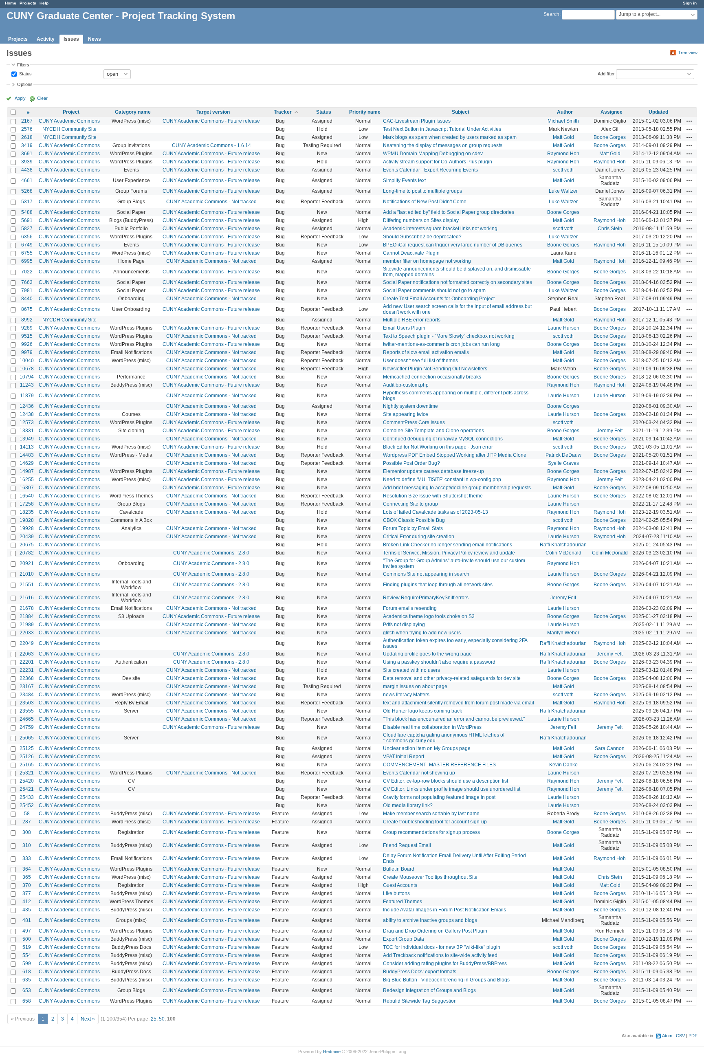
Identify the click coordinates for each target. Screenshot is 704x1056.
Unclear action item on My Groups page (427, 748)
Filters (23, 64)
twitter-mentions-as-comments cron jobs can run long (441, 344)
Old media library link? (408, 805)
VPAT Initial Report (403, 756)
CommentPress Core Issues (414, 422)
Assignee (612, 112)
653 (26, 990)
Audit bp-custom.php (406, 385)
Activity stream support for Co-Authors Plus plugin (437, 162)
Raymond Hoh (563, 153)
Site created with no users (411, 670)
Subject (460, 112)
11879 (27, 395)
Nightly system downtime (410, 406)
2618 (27, 137)
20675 (27, 545)
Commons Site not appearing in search (426, 574)
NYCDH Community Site (69, 129)
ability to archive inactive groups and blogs (430, 920)
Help (44, 3)
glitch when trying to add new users (422, 633)
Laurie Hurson (563, 328)
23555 (27, 711)
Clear (42, 98)
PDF (693, 1035)
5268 (27, 191)
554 (26, 955)
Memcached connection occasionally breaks (432, 377)
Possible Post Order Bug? (411, 463)
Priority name (365, 112)
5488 (27, 212)
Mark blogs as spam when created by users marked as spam (450, 137)
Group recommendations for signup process (431, 832)
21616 (27, 598)
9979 (27, 352)
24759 (27, 727)
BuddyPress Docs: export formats (419, 972)
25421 (27, 789)
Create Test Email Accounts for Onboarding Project (439, 298)
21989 (27, 624)
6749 (27, 245)
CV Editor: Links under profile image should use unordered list (451, 789)
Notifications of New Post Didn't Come (424, 202)
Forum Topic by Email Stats (413, 528)
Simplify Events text (404, 180)
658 (26, 1001)
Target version (213, 112)
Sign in (690, 3)
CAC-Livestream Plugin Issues (417, 121)
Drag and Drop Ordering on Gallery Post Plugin (435, 931)
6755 (27, 253)
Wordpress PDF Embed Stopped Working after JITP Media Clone (454, 455)
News (94, 39)
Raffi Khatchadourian (563, 545)
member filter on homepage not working (427, 261)
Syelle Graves (563, 463)
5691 (27, 220)
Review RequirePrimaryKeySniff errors (426, 598)
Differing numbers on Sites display (421, 220)
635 (26, 980)
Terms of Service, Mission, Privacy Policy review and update (449, 553)
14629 (27, 463)
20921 (27, 563)
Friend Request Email (407, 845)
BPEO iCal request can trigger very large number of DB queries (452, 245)
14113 (27, 447)
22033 (27, 633)
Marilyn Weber (563, 633)
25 (153, 1019)
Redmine (332, 1051)
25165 (27, 765)
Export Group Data (403, 939)
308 (26, 832)
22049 (27, 643)
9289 (27, 328)
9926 (27, 344)
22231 (27, 670)
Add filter (606, 73)
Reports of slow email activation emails (426, 352)
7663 (27, 282)
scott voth (563, 170)
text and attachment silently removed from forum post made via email (458, 703)
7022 (27, 272)
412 (26, 901)
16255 (27, 479)
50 (162, 1019)
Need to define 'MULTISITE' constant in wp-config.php (442, 479)
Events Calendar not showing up (419, 773)
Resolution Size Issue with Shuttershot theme (433, 496)
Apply (20, 98)
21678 (27, 608)
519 (26, 947)
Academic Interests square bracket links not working (440, 228)
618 (26, 972)
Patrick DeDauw (563, 455)
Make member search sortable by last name (431, 813)
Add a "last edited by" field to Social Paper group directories (448, 212)
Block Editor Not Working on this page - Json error (438, 447)
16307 (27, 488)
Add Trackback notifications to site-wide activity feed (440, 955)
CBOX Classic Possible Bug (414, 520)
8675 (27, 309)
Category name (133, 112)
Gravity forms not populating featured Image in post (439, 797)
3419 (27, 145)
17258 (27, 504)
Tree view (687, 52)
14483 (27, 455)
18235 (27, 512)
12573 (27, 422)
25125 (27, 748)
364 (26, 869)
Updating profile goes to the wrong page (427, 654)
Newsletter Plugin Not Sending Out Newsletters (435, 369)
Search (551, 14)
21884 (27, 616)
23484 (27, 694)
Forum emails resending (410, 608)
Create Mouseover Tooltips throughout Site (430, 877)
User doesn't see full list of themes (420, 360)
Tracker (283, 112)
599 (26, 963)
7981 (27, 290)
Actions (689, 121)
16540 (27, 496)
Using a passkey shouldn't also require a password (439, 662)
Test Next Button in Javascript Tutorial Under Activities (442, 129)
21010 (27, 574)
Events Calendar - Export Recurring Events (430, 170)
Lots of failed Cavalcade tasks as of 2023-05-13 (435, 512)
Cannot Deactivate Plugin (411, 253)
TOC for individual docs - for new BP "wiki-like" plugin (441, 947)
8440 (27, 298)
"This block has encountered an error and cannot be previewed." (454, 719)
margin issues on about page (415, 686)
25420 (27, 781)
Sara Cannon (610, 748)
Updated (658, 112)
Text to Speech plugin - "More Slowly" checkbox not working (449, 336)
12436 (27, 406)
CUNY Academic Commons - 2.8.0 (211, 553)
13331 (27, 430)
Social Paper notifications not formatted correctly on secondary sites (457, 282)
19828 (27, 520)
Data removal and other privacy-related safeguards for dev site (452, 678)
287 (26, 822)
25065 (27, 738)
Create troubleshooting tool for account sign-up (435, 822)
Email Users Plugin (404, 328)
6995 (27, 261)
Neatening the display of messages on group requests (442, 145)
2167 (27, 121)
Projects (28, 3)
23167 (27, 686)
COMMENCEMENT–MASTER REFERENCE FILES (439, 765)
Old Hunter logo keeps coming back (422, 711)
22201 (27, 662)
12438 (27, 414)
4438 (27, 170)
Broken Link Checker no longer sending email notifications (447, 545)
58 (27, 813)
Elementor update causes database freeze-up (433, 471)
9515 (27, 336)
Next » (88, 1019)
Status (25, 73)
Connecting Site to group (410, 504)
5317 (27, 202)
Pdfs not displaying (404, 624)
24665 (27, 719)
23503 (27, 703)
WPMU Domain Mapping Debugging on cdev (433, 153)
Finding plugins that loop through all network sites (438, 584)
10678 (27, 369)
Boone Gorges (610, 137)
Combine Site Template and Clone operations (433, 430)
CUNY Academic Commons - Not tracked (211, 202)
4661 (27, 180)
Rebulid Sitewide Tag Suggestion (420, 1001)
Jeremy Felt (610, 430)
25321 (27, 773)
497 (26, 931)
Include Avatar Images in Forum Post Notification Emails (444, 910)
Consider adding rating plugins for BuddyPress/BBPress (445, 963)
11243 (27, 385)
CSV (680, 1035)
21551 (27, 584)
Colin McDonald (563, 553)
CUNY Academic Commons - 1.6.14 (211, 145)
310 (26, 845)
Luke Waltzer (563, 191)
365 (26, 877)
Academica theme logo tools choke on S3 (429, 616)
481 (26, 920)
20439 (27, 536)
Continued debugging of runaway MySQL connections (443, 439)
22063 (27, 654)
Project (71, 112)
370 (26, 885)
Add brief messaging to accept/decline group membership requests (457, 488)
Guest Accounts (400, 885)
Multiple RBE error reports (411, 320)
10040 (27, 360)
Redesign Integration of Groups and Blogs (429, 990)
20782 (27, 553)
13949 (27, 439)
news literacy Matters (406, 694)
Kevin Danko (563, 765)
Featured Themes (402, 901)
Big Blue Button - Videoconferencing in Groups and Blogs (446, 980)
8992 (27, 320)
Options (25, 84)
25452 (27, 805)
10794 (27, 377)
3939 (27, 162)
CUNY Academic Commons (69, 121)
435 (26, 910)
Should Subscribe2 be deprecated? (422, 237)
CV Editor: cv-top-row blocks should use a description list (445, 781)
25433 (27, 797)
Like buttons (396, 893)
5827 (27, 228)
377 (26, 893)
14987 (27, 471)
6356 (27, 237)
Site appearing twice (405, 414)
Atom (667, 1035)
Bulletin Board (398, 869)
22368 (27, 678)
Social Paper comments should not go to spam (434, 290)
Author (565, 112)
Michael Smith (563, 121)
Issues (71, 39)
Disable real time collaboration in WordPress (432, 727)
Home (10, 3)
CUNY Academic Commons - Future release (211, 121)
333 (26, 858)
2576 (27, 129)
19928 (27, 528)
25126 (27, 756)
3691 (27, 153)
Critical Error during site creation (418, 536)
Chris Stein (610, 228)
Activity (46, 39)
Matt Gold (563, 137)
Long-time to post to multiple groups (422, 191)
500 (26, 939)
